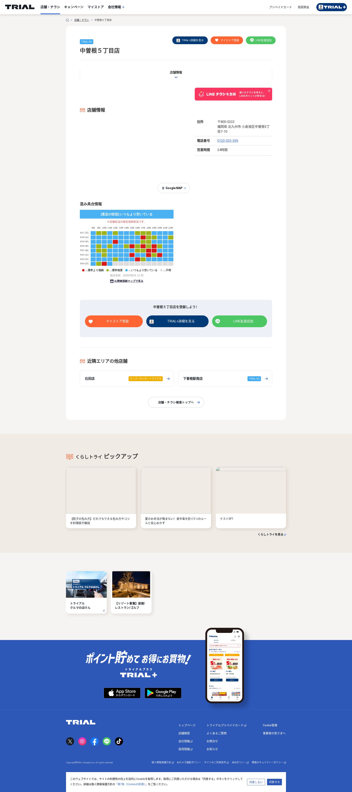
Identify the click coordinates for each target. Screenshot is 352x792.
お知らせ (212, 749)
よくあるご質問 (217, 733)
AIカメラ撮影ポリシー (189, 762)
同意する (274, 781)
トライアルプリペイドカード (225, 725)
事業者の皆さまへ (274, 733)
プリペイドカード (280, 7)
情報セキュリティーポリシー (268, 762)
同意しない (256, 782)
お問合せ (212, 741)
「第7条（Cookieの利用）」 (131, 784)
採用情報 (184, 749)
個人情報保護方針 (162, 762)
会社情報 (184, 741)
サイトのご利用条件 (215, 762)
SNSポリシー (239, 762)
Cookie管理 (270, 725)
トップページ (187, 725)
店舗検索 (184, 733)
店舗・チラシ (81, 20)
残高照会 (303, 7)
